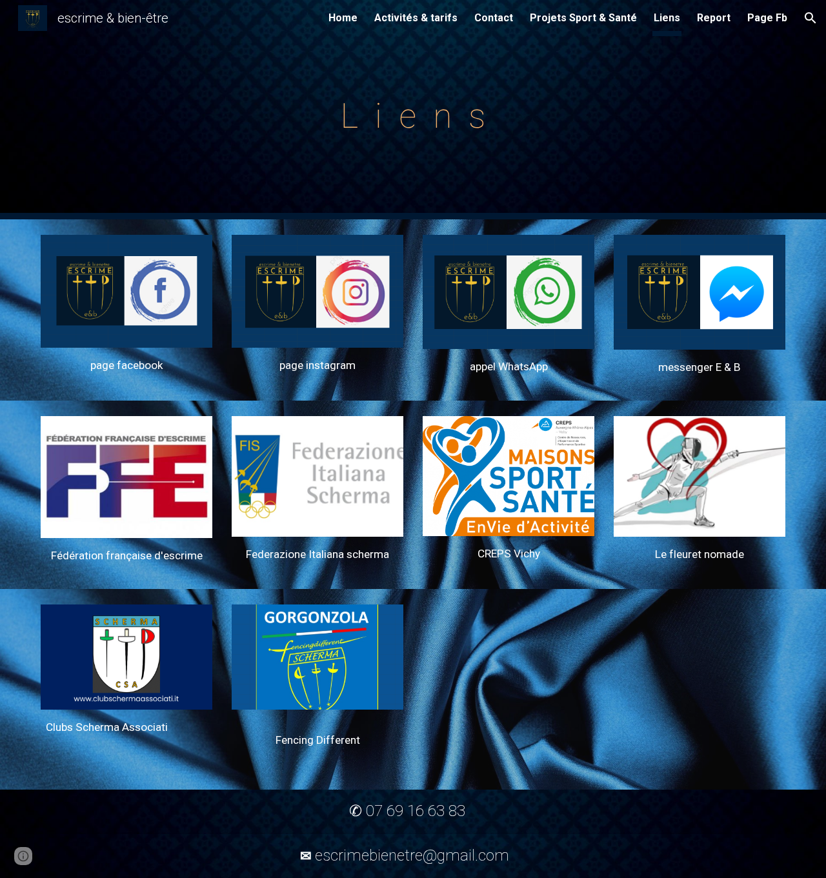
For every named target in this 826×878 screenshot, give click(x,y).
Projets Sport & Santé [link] (583, 18)
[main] (413, 109)
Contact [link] (493, 18)
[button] (810, 18)
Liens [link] (667, 18)
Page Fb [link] (767, 18)
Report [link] (713, 18)
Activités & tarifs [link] (416, 18)
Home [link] (343, 18)
